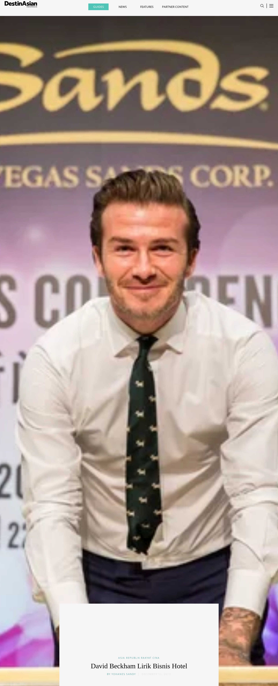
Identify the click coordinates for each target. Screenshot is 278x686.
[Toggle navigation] (262, 5)
